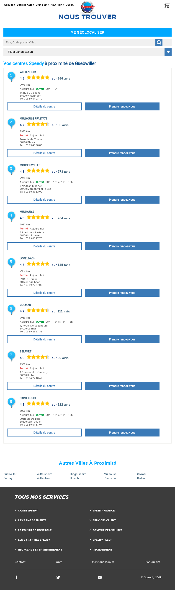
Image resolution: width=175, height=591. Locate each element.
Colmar (25, 305)
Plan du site (152, 561)
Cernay (7, 478)
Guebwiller (9, 474)
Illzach (74, 478)
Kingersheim (78, 474)
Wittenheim (28, 72)
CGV (59, 561)
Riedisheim (111, 478)
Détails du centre (44, 106)
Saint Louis (28, 398)
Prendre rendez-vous (122, 106)
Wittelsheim (44, 474)
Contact (20, 561)
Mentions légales (103, 561)
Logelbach (27, 258)
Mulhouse (27, 211)
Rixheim (142, 478)
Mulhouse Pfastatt (33, 118)
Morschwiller (30, 165)
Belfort (25, 351)
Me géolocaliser (87, 32)
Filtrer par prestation (20, 51)
